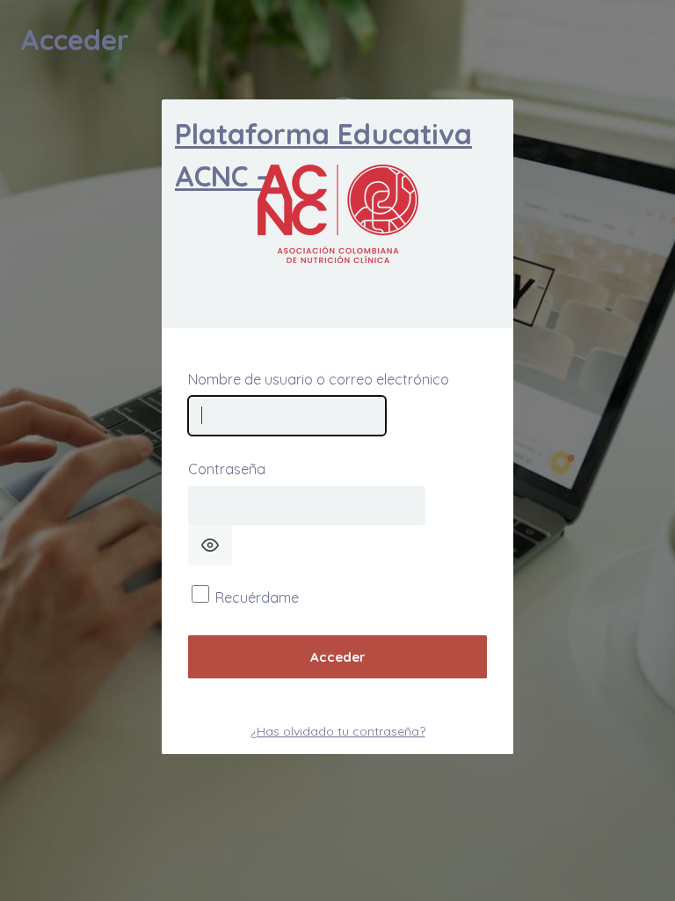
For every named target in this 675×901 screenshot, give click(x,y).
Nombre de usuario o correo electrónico (318, 379)
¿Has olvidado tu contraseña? (337, 731)
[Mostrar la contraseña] (210, 545)
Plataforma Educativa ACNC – (323, 155)
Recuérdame (257, 597)
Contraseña (226, 469)
